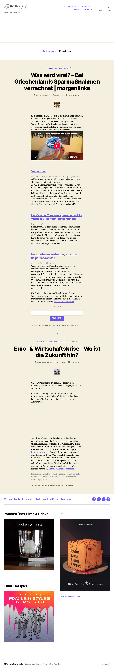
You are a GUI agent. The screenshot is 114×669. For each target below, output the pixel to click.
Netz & (65, 7)
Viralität (68, 68)
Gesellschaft (65, 342)
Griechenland (56, 325)
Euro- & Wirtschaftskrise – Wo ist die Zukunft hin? (57, 352)
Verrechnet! (38, 171)
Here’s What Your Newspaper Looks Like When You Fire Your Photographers (56, 217)
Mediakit (18, 499)
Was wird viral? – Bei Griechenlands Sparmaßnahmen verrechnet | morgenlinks (57, 81)
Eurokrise (41, 325)
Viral (68, 325)
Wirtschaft (53, 486)
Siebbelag (58, 68)
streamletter (85, 7)
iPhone (64, 325)
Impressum (66, 499)
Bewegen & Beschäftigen (47, 342)
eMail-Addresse (57, 306)
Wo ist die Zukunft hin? (65, 486)
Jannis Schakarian (44, 95)
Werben (8, 499)
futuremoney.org (38, 452)
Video (74, 342)
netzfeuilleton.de (16, 664)
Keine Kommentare (74, 95)
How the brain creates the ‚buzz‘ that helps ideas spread (54, 256)
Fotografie (48, 325)
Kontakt (29, 499)
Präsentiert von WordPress (52, 664)
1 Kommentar (75, 362)
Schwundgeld (45, 486)
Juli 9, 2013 (59, 95)
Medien (74, 7)
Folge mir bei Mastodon (70, 597)
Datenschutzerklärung (47, 499)
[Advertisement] (57, 29)
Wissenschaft (75, 325)
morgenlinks (47, 68)
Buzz (35, 325)
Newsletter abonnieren (64, 301)
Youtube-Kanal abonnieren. (62, 469)
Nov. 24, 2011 (61, 362)
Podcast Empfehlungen (81, 9)
